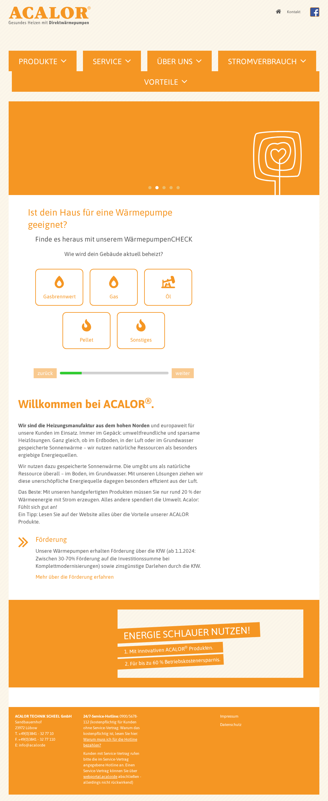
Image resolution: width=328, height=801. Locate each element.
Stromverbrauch (262, 61)
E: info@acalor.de (30, 745)
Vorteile (161, 82)
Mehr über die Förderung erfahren (75, 577)
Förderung (51, 539)
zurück (45, 373)
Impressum (229, 716)
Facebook (314, 12)
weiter (183, 373)
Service (107, 61)
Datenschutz (231, 724)
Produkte (38, 61)
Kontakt (293, 12)
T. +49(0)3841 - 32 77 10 (34, 733)
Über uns (175, 61)
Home (279, 12)
